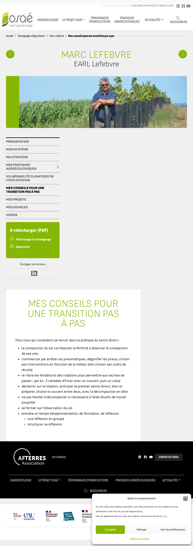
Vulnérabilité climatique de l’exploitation (30, 178)
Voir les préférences (173, 529)
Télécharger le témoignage (33, 239)
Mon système (17, 149)
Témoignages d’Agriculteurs (31, 36)
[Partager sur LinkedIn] (34, 273)
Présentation (17, 142)
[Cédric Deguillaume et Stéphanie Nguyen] (10, 54)
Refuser (141, 529)
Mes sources (17, 207)
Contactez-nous (168, 457)
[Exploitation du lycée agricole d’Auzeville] (182, 54)
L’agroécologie (47, 20)
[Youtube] (188, 6)
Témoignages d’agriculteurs (99, 20)
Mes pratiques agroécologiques (21, 167)
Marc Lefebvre (57, 36)
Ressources (178, 22)
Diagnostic (23, 247)
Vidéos (11, 215)
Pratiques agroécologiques (127, 20)
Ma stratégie (17, 157)
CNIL (164, 516)
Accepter (110, 529)
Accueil (9, 36)
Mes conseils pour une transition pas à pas (25, 190)
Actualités (152, 20)
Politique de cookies (139, 538)
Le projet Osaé (72, 20)
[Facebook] (183, 6)
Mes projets (16, 199)
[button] (185, 498)
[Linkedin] (178, 6)
